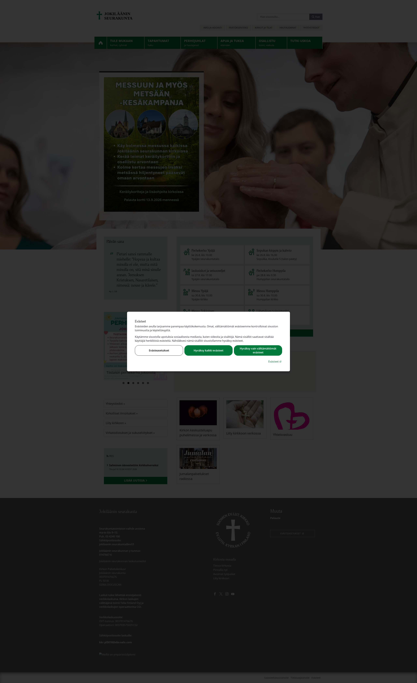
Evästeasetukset (159, 350)
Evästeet (275, 361)
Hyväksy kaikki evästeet (208, 350)
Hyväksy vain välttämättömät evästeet (258, 350)
